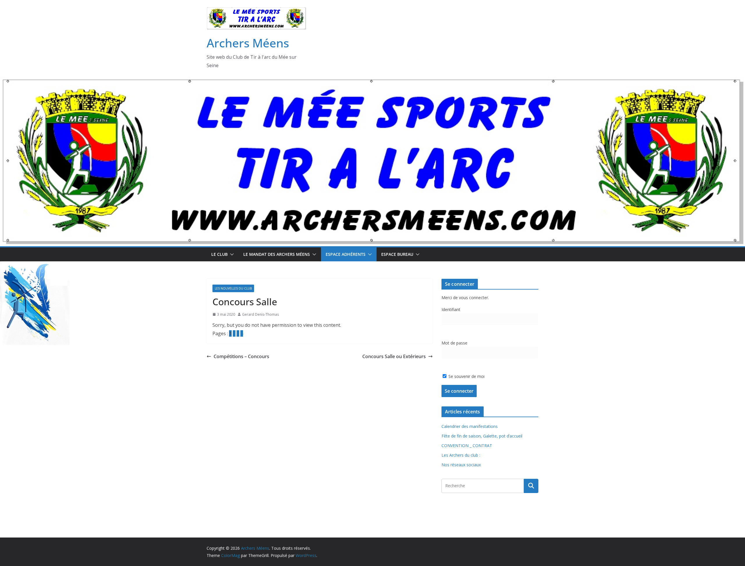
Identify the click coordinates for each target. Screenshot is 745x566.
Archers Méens (248, 43)
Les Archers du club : (460, 455)
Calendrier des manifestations (469, 426)
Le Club (219, 254)
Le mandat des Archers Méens (276, 254)
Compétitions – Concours (241, 356)
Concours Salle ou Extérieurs (394, 356)
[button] (231, 254)
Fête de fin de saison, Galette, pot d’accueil (481, 436)
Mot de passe (454, 343)
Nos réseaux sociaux (461, 464)
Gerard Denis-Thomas (260, 314)
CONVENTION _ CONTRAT (466, 445)
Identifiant (450, 309)
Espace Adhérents (346, 254)
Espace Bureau (397, 254)
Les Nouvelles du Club (233, 288)
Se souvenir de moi (466, 376)
